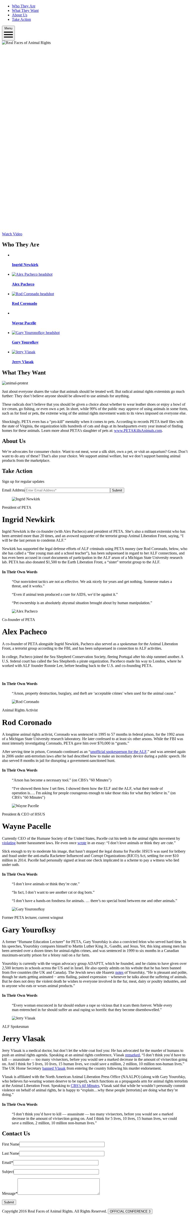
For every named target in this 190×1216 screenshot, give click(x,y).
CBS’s (85, 1085)
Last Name (10, 1153)
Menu (8, 28)
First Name (10, 1144)
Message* (10, 1193)
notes (119, 972)
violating (9, 843)
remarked (132, 1055)
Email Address (13, 490)
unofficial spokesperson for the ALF (118, 752)
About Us (19, 15)
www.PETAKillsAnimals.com (138, 430)
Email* (7, 1162)
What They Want (25, 10)
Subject (8, 1172)
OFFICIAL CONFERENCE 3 (130, 1211)
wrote (81, 843)
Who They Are (23, 6)
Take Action (21, 19)
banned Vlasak (54, 1068)
